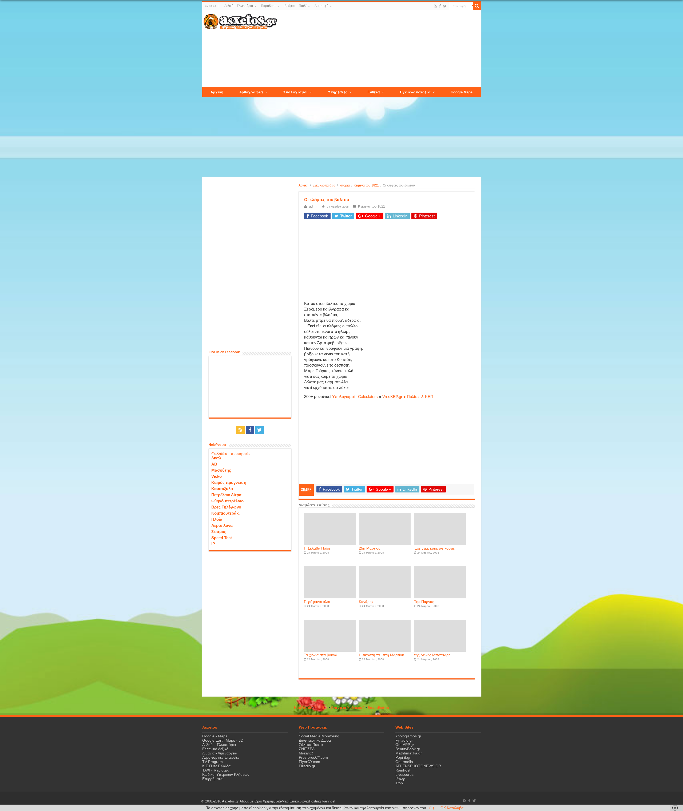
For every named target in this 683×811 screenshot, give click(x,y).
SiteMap (282, 801)
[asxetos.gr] (240, 20)
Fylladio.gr (404, 740)
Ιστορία (344, 185)
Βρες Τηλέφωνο (226, 507)
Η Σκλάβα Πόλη (317, 548)
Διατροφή (321, 6)
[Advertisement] (379, 48)
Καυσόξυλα (222, 488)
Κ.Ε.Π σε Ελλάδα (216, 766)
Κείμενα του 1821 (366, 185)
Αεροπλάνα (222, 525)
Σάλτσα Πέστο (311, 744)
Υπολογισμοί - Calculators (355, 396)
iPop (399, 783)
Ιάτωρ (400, 779)
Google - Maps (214, 736)
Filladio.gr (307, 766)
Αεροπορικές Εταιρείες (221, 757)
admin (313, 206)
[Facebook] (440, 6)
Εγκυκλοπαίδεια (323, 185)
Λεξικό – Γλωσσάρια (238, 6)
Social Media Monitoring (319, 736)
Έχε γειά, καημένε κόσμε (434, 548)
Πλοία (216, 519)
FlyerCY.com (309, 762)
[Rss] (435, 6)
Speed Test (221, 537)
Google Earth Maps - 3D (222, 740)
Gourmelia (404, 762)
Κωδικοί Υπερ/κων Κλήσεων (225, 774)
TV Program (212, 762)
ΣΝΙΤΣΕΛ (307, 749)
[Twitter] (445, 6)
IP (213, 544)
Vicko (216, 476)
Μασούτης (221, 470)
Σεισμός (218, 531)
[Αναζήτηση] (477, 6)
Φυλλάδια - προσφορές (230, 453)
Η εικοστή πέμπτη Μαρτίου (381, 655)
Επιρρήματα (212, 779)
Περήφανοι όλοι (317, 602)
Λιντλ (216, 458)
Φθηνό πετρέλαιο (227, 501)
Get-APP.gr (404, 744)
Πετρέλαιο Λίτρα (226, 494)
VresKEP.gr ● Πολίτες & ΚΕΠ (407, 396)
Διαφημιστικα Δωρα (315, 740)
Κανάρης (366, 602)
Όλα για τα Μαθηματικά (347, 708)
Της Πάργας (424, 602)
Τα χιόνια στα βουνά (320, 655)
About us (246, 801)
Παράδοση (268, 6)
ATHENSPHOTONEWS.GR (418, 766)
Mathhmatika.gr (408, 753)
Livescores (404, 774)
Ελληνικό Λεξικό (215, 749)
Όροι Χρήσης (265, 801)
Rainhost (402, 770)
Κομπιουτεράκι (225, 513)
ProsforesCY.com (313, 757)
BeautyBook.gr (407, 749)
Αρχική (303, 185)
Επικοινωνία (299, 801)
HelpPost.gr (302, 708)
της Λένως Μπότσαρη (432, 655)
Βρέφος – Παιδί (295, 6)
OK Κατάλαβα (451, 808)
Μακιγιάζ (306, 753)
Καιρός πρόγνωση (228, 482)
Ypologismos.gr (408, 736)
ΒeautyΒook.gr (378, 708)
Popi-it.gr (321, 708)
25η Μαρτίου (369, 548)
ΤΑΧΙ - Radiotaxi (215, 770)
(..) (431, 808)
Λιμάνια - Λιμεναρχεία (219, 753)
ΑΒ (214, 464)
